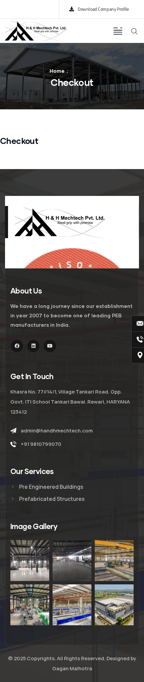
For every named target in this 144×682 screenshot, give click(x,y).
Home (57, 71)
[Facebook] (16, 346)
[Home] (36, 31)
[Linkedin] (33, 346)
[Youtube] (49, 346)
